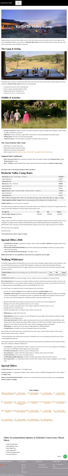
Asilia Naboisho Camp (12, 446)
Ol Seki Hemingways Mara (13, 452)
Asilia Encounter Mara (11, 444)
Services (23, 467)
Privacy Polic (41, 465)
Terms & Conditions (43, 467)
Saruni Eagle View (11, 448)
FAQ (22, 469)
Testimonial (24, 472)
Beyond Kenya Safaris (6, 3)
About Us (23, 465)
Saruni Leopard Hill (11, 450)
